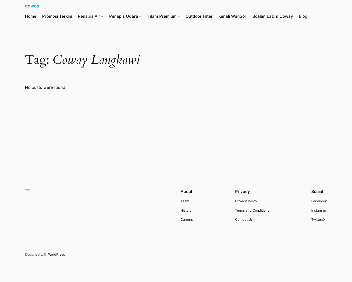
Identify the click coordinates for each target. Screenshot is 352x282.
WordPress (56, 254)
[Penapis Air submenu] (102, 16)
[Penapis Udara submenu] (140, 16)
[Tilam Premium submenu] (178, 16)
